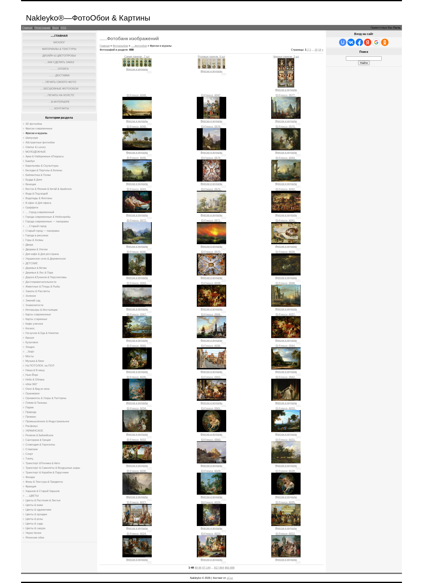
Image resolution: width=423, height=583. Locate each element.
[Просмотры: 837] (286, 368)
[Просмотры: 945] (286, 431)
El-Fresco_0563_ (211, 377)
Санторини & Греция (38, 439)
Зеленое (30, 295)
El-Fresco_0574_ (211, 157)
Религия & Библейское (39, 435)
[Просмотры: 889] (211, 525)
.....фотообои (139, 45)
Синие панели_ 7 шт (137, 56)
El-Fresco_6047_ (211, 95)
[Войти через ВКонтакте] (351, 42)
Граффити (31, 207)
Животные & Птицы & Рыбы (42, 286)
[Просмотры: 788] (211, 431)
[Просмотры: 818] (137, 337)
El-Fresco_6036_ (211, 345)
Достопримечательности (40, 281)
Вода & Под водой (36, 193)
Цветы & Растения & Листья (42, 500)
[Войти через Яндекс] (367, 42)
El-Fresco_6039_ (286, 251)
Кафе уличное (34, 323)
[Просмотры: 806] (211, 243)
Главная (27, 27)
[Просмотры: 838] (286, 243)
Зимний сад (32, 300)
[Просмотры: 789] (137, 525)
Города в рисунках (36, 235)
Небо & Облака (34, 379)
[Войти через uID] (342, 42)
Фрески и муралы (36, 133)
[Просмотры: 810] (137, 493)
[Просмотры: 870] (211, 399)
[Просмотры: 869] (137, 305)
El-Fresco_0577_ (286, 95)
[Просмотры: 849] (286, 556)
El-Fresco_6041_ (286, 220)
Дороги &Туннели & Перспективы (46, 277)
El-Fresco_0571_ (211, 220)
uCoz (230, 577)
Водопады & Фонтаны (38, 198)
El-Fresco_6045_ (137, 157)
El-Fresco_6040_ (137, 251)
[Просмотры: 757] (211, 305)
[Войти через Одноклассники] (384, 42)
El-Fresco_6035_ (137, 377)
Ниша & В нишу (35, 370)
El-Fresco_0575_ (286, 126)
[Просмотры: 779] (286, 337)
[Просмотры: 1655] (137, 66)
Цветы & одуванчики (38, 509)
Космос (30, 328)
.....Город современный (39, 212)
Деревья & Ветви (36, 267)
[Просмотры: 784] (286, 462)
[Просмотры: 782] (286, 399)
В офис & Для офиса (38, 202)
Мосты (29, 356)
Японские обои (34, 537)
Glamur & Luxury (35, 147)
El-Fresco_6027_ (137, 502)
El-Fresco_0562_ (286, 377)
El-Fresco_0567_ (137, 314)
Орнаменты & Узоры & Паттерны (45, 398)
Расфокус (31, 425)
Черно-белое (33, 532)
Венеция (30, 184)
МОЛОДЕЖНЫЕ (35, 151)
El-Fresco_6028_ (286, 470)
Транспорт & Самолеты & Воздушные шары (52, 467)
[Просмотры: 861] (137, 211)
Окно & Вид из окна (37, 388)
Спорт (29, 453)
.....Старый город (35, 226)
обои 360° (31, 384)
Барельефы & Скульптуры (42, 165)
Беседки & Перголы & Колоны (43, 170)
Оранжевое (32, 393)
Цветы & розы (34, 518)
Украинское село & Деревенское (45, 258)
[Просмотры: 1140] (211, 493)
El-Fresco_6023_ (211, 533)
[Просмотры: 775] (137, 368)
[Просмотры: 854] (286, 211)
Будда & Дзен (33, 179)
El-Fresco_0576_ (211, 126)
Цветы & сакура (35, 528)
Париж (29, 407)
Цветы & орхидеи (36, 514)
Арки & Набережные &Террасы (44, 156)
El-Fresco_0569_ (137, 283)
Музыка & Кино (34, 360)
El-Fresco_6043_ (137, 189)
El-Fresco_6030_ (137, 470)
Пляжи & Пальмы (36, 402)
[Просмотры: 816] (137, 274)
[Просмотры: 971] (211, 211)
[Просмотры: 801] (286, 117)
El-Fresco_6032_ (137, 439)
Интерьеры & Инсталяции (41, 309)
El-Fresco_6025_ (286, 502)
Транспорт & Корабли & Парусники (47, 472)
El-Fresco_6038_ (211, 283)
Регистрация (42, 27)
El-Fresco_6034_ (137, 408)
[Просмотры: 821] (137, 117)
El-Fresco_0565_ (137, 345)
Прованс (30, 416)
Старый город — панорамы (42, 230)
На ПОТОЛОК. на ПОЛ (39, 365)
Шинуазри (31, 137)
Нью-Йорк (31, 374)
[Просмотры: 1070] (286, 86)
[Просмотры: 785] (137, 243)
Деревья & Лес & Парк (39, 272)
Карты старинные (36, 319)
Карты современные (38, 314)
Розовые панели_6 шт (211, 56)
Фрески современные (38, 128)
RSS (63, 27)
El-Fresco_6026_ (211, 502)
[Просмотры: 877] (211, 117)
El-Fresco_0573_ (211, 189)
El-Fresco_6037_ (286, 314)
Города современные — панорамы (47, 221)
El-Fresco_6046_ (137, 126)
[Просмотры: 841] (211, 556)
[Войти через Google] (376, 42)
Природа (30, 412)
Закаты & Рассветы (37, 291)
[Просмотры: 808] (211, 274)
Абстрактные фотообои (40, 142)
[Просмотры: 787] (211, 337)
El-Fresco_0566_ (211, 314)
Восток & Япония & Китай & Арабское (48, 188)
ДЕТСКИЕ (31, 263)
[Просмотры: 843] (211, 149)
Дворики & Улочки (36, 249)
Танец (29, 458)
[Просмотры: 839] (286, 305)
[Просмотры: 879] (137, 462)
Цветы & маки (34, 504)
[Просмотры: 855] (286, 274)
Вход (55, 27)
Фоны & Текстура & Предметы (44, 481)
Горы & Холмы (34, 240)
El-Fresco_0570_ (211, 251)
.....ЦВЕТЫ (32, 495)
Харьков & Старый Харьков (42, 491)
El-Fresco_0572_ (137, 220)
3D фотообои (33, 123)
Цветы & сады (34, 523)
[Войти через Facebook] (359, 42)
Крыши (29, 337)
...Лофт (29, 351)
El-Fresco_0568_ (286, 283)
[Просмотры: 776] (286, 180)
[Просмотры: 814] (211, 180)
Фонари (30, 477)
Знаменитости (34, 305)
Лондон (30, 346)
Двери (29, 244)
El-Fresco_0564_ (286, 345)
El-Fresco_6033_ (286, 408)
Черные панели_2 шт (286, 56)
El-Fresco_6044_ (286, 157)
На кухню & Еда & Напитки (42, 333)
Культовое (31, 342)
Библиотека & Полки (38, 174)
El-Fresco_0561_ (211, 408)
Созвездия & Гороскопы (40, 444)
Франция (30, 486)
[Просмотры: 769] (286, 525)
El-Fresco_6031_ (286, 439)
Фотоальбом (120, 45)
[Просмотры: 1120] (137, 149)
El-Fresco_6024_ (137, 533)
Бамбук (30, 161)
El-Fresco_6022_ (286, 533)
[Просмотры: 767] (286, 493)
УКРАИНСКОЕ (34, 430)
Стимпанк (31, 449)
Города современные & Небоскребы (47, 216)
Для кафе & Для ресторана (42, 253)
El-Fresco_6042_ (286, 189)
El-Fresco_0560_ (211, 439)
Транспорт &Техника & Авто (42, 463)
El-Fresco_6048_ (137, 95)
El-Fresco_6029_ (211, 470)
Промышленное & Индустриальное (47, 421)
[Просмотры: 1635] (211, 68)
